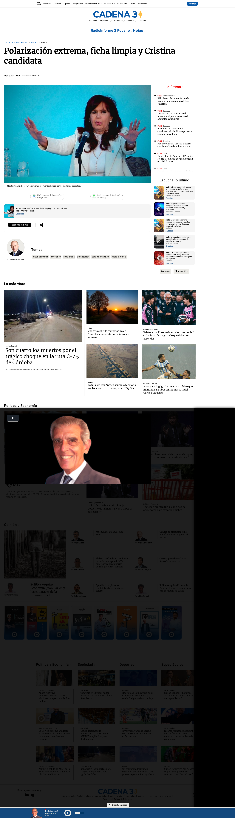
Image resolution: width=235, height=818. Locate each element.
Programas (78, 4)
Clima (132, 4)
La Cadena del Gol (150, 384)
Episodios (20, 214)
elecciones (56, 256)
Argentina (104, 21)
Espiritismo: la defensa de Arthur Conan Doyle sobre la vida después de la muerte (175, 174)
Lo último (174, 87)
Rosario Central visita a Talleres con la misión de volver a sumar (174, 145)
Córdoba (118, 21)
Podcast (165, 271)
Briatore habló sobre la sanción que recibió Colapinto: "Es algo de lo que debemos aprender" (168, 335)
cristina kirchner (40, 256)
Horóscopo (142, 4)
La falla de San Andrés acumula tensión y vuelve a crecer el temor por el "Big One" (112, 386)
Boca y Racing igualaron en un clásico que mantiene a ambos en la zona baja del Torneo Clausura (168, 389)
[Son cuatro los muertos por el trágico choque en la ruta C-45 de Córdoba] (43, 316)
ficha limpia (69, 256)
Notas (138, 31)
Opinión (67, 4)
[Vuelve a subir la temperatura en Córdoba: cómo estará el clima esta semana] (112, 307)
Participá (192, 4)
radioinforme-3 (119, 256)
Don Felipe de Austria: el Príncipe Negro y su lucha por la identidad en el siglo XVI (175, 159)
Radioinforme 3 (168, 96)
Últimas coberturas (93, 4)
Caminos (57, 4)
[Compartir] (41, 225)
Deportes (47, 4)
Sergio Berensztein (17, 259)
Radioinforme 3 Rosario (111, 31)
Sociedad (166, 111)
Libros (165, 153)
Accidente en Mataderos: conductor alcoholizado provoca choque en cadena (174, 131)
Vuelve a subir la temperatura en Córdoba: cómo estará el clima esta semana (108, 334)
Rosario (130, 21)
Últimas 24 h (109, 4)
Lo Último (93, 21)
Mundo (143, 21)
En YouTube (122, 4)
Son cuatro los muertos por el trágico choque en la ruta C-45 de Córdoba (42, 356)
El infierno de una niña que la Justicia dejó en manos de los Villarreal (173, 101)
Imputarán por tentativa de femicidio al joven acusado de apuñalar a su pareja (173, 116)
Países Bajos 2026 (150, 330)
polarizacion (83, 256)
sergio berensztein (100, 256)
